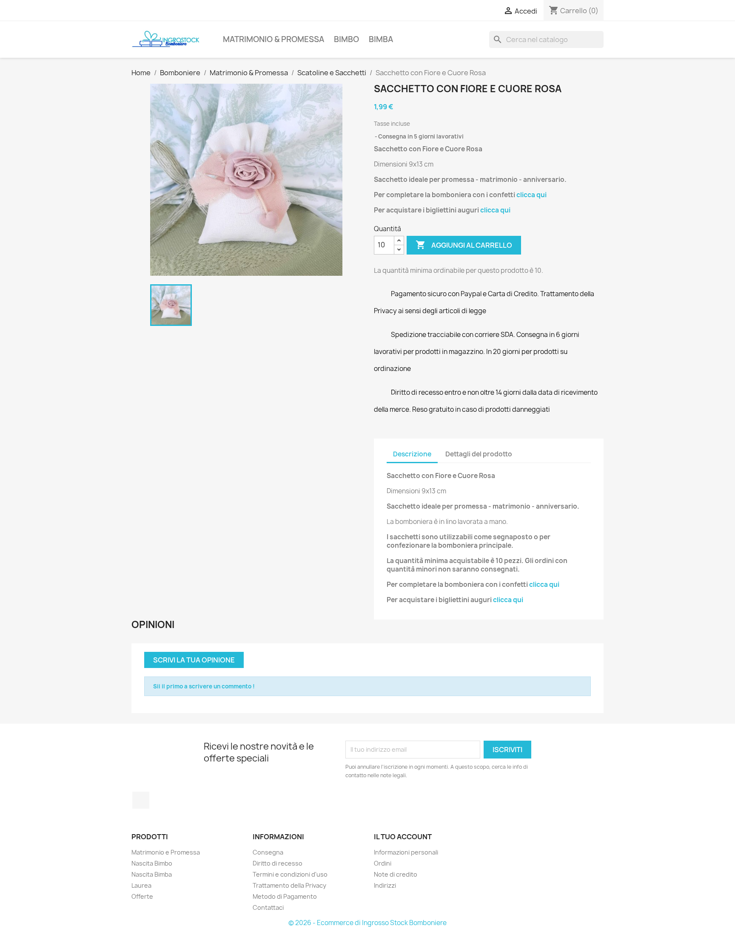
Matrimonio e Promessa (165, 852)
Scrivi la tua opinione (194, 660)
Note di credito (395, 874)
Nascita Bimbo (151, 863)
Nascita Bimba (151, 874)
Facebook (140, 800)
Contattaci (268, 907)
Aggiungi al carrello (464, 245)
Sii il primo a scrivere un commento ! (204, 686)
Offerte (142, 896)
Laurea (141, 885)
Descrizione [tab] (412, 454)
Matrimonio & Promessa (273, 39)
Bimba (381, 39)
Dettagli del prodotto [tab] (478, 454)
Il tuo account (403, 836)
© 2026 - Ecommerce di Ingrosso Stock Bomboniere (367, 922)
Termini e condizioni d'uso (290, 874)
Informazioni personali (406, 852)
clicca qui (531, 194)
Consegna (268, 852)
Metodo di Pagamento (285, 896)
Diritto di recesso (277, 863)
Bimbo (346, 39)
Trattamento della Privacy (289, 885)
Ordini (382, 863)
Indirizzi (385, 885)
